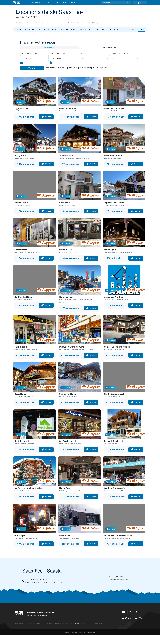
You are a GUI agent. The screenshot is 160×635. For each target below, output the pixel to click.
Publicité (50, 612)
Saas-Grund (91, 23)
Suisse (47, 23)
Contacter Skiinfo (35, 612)
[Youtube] (123, 612)
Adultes (84, 53)
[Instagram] (136, 612)
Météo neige (30, 29)
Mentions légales (19, 623)
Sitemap (64, 623)
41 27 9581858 (116, 576)
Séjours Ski (49, 47)
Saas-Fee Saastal (32, 23)
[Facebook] (142, 612)
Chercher (31, 68)
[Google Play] (127, 618)
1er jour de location (28, 53)
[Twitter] (129, 612)
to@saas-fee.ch (118, 579)
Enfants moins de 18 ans (121, 53)
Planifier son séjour (56, 2)
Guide (19, 29)
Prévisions (100, 29)
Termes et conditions (53, 623)
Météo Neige (34, 2)
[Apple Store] (139, 618)
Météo (42, 29)
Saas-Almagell (75, 23)
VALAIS (20, 17)
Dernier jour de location (60, 53)
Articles (75, 2)
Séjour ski (130, 29)
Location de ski (145, 29)
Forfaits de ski (115, 29)
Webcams (52, 29)
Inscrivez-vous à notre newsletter (37, 615)
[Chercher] (128, 2)
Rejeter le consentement (95, 623)
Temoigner (64, 29)
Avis (73, 29)
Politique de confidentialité (35, 623)
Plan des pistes (85, 29)
